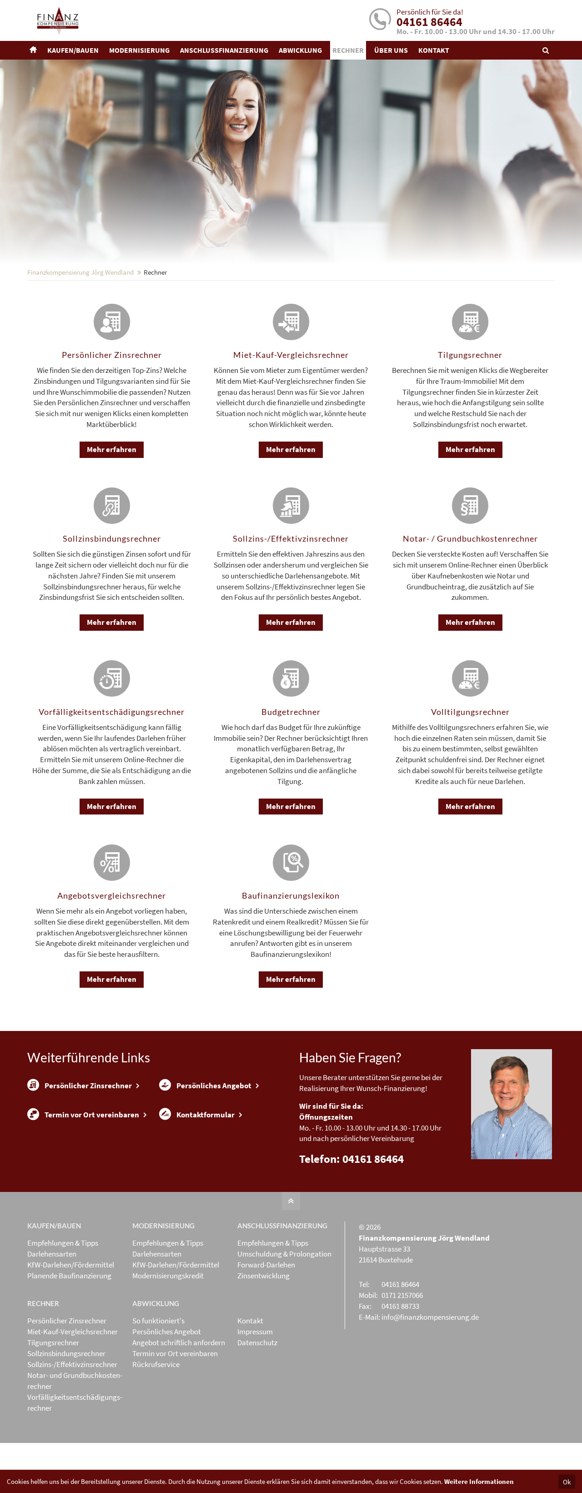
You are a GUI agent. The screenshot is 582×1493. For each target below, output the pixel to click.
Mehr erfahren (111, 449)
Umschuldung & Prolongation (284, 1254)
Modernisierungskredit (168, 1276)
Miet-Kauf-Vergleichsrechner (72, 1332)
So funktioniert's (158, 1321)
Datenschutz (257, 1342)
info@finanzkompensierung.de (430, 1317)
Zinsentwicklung (263, 1276)
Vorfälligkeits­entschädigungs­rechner (74, 1402)
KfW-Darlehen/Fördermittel (70, 1265)
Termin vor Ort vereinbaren (92, 1115)
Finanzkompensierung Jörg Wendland (80, 272)
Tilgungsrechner (53, 1342)
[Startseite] (34, 50)
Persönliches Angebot (213, 1086)
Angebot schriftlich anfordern (178, 1342)
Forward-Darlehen (266, 1265)
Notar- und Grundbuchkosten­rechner (74, 1380)
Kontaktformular (205, 1115)
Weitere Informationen (479, 1481)
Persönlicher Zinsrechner (88, 1086)
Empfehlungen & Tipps (62, 1243)
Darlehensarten (51, 1254)
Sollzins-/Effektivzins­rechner (72, 1364)
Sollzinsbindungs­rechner (66, 1353)
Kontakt (250, 1321)
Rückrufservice (156, 1364)
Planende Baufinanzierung (69, 1276)
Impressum (255, 1332)
